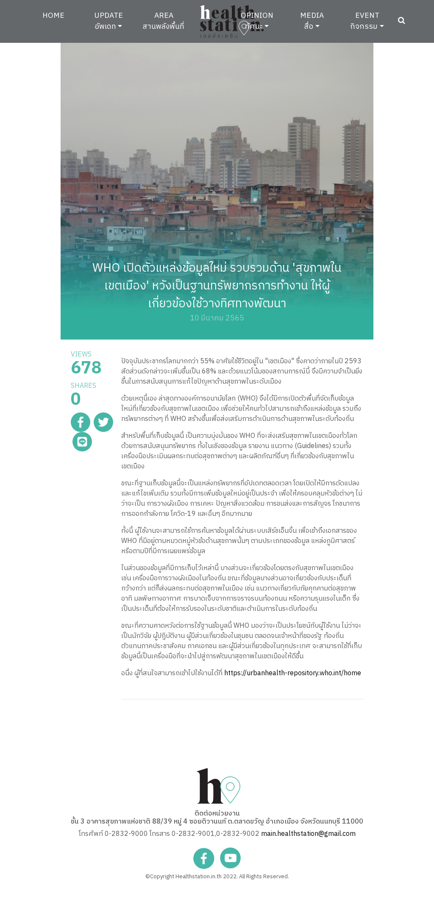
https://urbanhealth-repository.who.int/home (292, 673)
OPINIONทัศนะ (257, 21)
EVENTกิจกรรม (364, 21)
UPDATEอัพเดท (108, 21)
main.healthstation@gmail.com (308, 834)
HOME (60, 15)
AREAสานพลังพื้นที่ (163, 21)
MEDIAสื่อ (312, 21)
